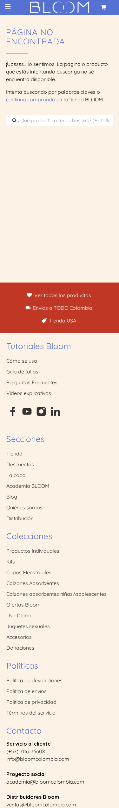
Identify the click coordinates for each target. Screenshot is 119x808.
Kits (10, 561)
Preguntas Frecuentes (31, 382)
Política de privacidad (31, 702)
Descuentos (20, 464)
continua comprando (30, 99)
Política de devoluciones (34, 680)
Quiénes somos (24, 507)
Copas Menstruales (28, 572)
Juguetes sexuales (28, 626)
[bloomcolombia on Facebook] (12, 414)
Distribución (20, 518)
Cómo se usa (21, 361)
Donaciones (20, 648)
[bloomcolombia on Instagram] (41, 414)
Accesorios (19, 637)
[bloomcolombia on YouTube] (27, 414)
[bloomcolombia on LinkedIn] (55, 414)
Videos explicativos (28, 393)
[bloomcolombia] (59, 7)
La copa (16, 475)
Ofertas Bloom (23, 604)
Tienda (14, 453)
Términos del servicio (31, 712)
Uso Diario (18, 615)
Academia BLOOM (27, 486)
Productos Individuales (32, 551)
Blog (11, 496)
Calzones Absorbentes (32, 583)
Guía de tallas (22, 371)
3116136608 (32, 751)
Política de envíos (26, 691)
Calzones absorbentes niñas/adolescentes (56, 594)
